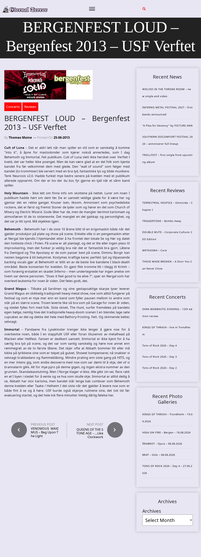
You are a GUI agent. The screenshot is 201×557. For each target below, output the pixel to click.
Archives (151, 511)
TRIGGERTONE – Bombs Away (161, 221)
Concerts (13, 107)
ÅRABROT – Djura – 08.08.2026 (162, 443)
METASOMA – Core (154, 250)
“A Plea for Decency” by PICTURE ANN (167, 125)
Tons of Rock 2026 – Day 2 (159, 368)
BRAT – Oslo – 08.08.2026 (158, 455)
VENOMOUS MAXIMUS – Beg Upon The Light (44, 432)
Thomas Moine (20, 137)
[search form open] (144, 8)
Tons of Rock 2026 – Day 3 (159, 356)
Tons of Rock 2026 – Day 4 (159, 345)
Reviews (30, 107)
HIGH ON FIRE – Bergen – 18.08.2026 (166, 432)
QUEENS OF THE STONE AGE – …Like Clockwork (89, 433)
